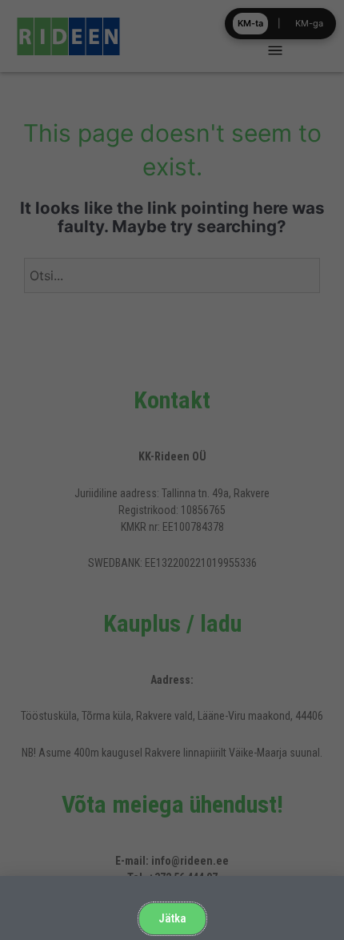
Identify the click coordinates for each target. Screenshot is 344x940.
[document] (172, 470)
